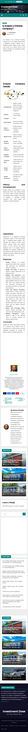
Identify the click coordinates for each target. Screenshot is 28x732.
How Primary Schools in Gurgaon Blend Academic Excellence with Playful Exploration (13, 601)
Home (2, 725)
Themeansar (14, 722)
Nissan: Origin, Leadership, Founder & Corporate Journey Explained (14, 675)
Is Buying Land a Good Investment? (11, 606)
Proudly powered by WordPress (8, 720)
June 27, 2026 (8, 678)
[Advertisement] (14, 68)
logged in (11, 506)
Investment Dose (9, 6)
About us (6, 725)
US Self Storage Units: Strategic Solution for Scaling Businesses (11, 476)
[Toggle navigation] (26, 15)
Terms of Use (4, 729)
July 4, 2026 (8, 631)
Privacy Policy (23, 725)
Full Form (17, 725)
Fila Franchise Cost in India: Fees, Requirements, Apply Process (8, 401)
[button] (20, 15)
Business (4, 23)
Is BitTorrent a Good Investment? (11, 591)
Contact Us (11, 725)
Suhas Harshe (12, 32)
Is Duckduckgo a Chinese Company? (19, 399)
